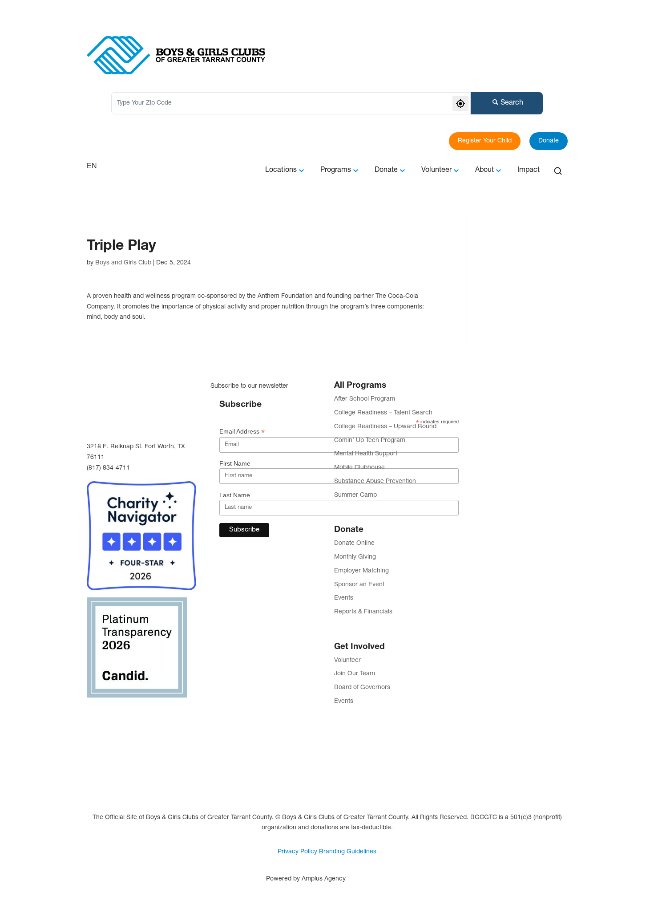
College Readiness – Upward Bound (385, 427)
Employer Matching (361, 571)
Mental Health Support (365, 454)
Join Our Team (354, 674)
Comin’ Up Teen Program (369, 441)
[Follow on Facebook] (94, 712)
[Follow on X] (94, 730)
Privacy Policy (297, 852)
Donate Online (354, 543)
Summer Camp (355, 495)
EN (92, 166)
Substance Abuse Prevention (375, 482)
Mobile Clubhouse (359, 468)
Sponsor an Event (359, 585)
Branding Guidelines (347, 852)
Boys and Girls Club (123, 263)
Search (512, 103)
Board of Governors (362, 688)
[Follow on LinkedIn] (149, 712)
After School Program (364, 399)
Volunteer (347, 660)
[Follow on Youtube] (121, 730)
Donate (548, 141)
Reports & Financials (363, 612)
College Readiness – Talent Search (383, 413)
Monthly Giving (355, 557)
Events (343, 598)
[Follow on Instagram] (121, 712)
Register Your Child (485, 141)
